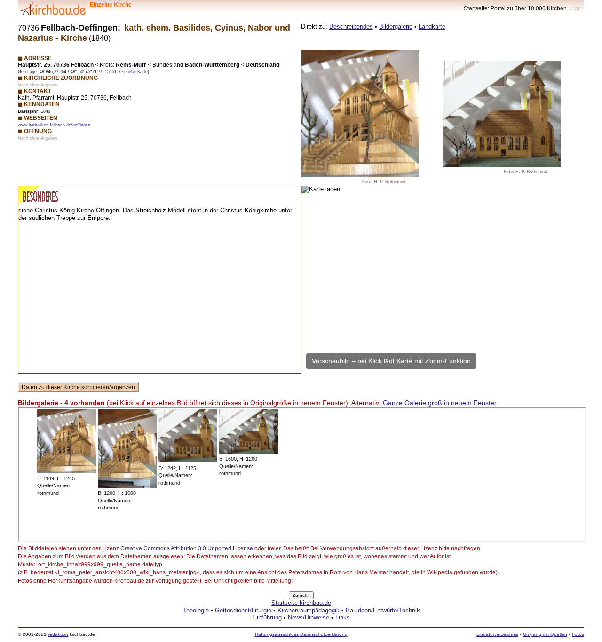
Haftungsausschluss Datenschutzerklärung (301, 634)
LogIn (575, 8)
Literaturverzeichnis (497, 634)
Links (342, 617)
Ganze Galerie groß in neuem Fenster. (440, 403)
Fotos (578, 634)
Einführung (267, 617)
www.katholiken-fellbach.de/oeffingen (54, 125)
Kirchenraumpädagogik (308, 610)
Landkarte (432, 26)
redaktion (58, 634)
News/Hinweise (308, 617)
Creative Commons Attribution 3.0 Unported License (186, 548)
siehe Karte (137, 72)
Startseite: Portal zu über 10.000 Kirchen (515, 8)
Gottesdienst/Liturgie (243, 610)
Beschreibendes (351, 26)
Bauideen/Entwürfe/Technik (383, 610)
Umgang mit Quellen (545, 634)
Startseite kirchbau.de (301, 602)
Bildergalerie (395, 26)
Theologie (195, 610)
